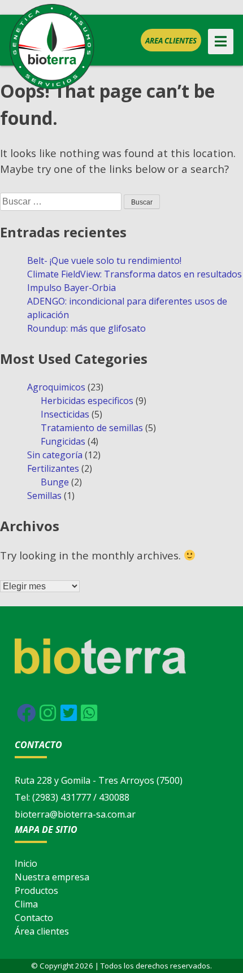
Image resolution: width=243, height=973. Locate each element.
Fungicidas (63, 441)
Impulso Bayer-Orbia (71, 287)
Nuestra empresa (52, 877)
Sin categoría (55, 455)
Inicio (26, 863)
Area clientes (171, 41)
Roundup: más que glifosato (86, 328)
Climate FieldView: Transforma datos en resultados (134, 274)
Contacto (34, 917)
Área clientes (42, 931)
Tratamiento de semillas (92, 428)
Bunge (55, 482)
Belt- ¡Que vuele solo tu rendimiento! (104, 260)
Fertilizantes (53, 468)
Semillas (44, 495)
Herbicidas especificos (87, 400)
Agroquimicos (56, 387)
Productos (36, 890)
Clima (26, 904)
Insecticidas (65, 414)
